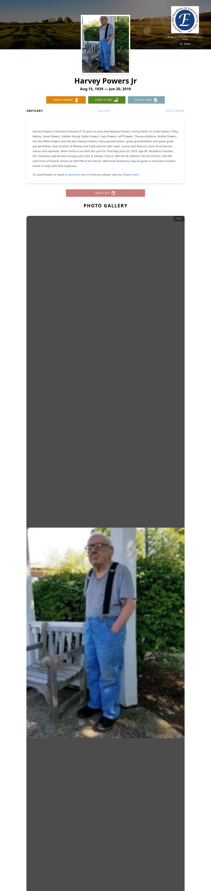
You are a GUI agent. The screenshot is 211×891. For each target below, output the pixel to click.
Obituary (34, 111)
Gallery (104, 111)
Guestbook (175, 111)
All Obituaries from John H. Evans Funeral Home (185, 38)
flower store (131, 174)
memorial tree (76, 174)
